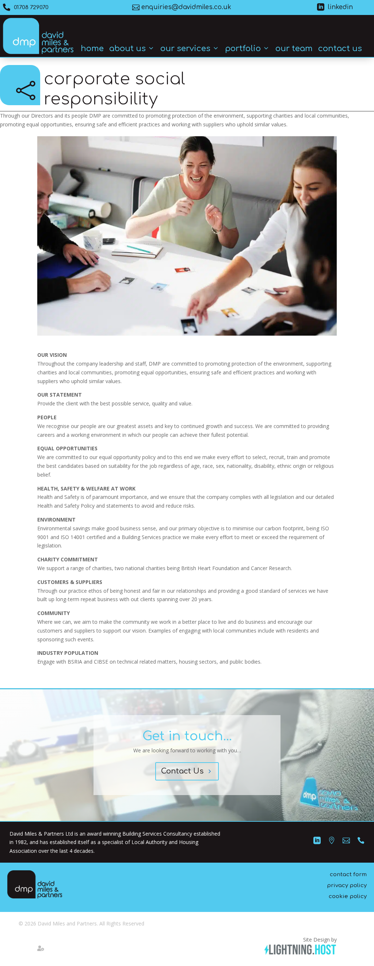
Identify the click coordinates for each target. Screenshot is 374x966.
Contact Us (340, 48)
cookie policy (348, 896)
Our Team (294, 48)
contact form (348, 874)
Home (92, 48)
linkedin (340, 7)
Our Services (185, 48)
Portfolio (243, 48)
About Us (127, 48)
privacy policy (347, 885)
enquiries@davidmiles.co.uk (186, 7)
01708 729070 (31, 7)
